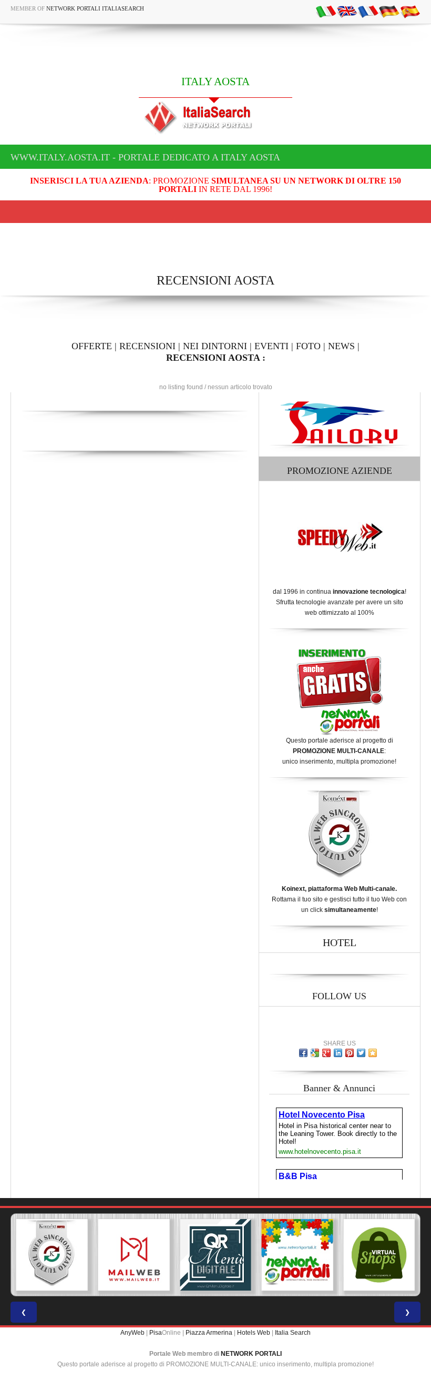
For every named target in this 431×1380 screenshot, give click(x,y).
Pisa (155, 1332)
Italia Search (293, 1332)
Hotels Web (253, 1332)
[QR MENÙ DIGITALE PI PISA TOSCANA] (179, 1255)
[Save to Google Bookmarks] (315, 1053)
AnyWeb (132, 1332)
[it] (325, 11)
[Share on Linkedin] (338, 1053)
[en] (346, 11)
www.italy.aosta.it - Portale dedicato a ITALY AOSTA (145, 157)
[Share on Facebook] (303, 1053)
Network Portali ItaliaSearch (95, 8)
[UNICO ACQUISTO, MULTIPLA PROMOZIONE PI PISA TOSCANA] (261, 1255)
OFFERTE (91, 346)
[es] (409, 11)
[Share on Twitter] (361, 1053)
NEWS (341, 346)
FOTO (308, 346)
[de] (388, 11)
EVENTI (271, 346)
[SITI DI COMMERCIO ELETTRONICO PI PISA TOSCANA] (342, 1255)
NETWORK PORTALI (251, 1353)
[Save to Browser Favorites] (372, 1053)
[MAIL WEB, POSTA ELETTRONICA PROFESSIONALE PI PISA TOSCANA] (97, 1255)
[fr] (367, 11)
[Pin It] (349, 1053)
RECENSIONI (147, 346)
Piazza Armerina (209, 1332)
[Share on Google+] (326, 1053)
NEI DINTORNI (215, 346)
